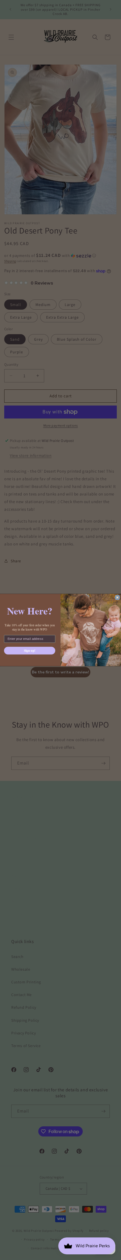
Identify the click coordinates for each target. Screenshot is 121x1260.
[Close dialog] (117, 597)
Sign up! (29, 650)
